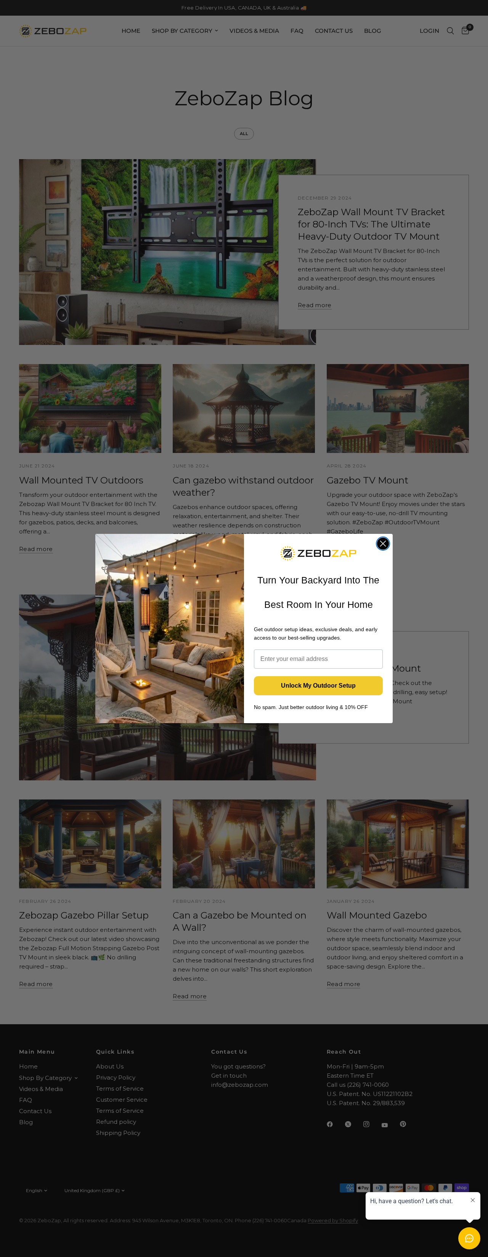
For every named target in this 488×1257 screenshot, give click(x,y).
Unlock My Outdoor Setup (318, 685)
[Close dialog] (383, 543)
